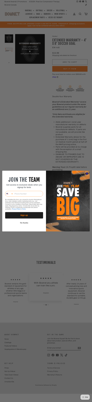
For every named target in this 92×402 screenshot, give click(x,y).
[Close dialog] (87, 174)
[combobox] (9, 193)
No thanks (24, 223)
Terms (24, 209)
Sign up (24, 215)
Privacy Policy (16, 209)
